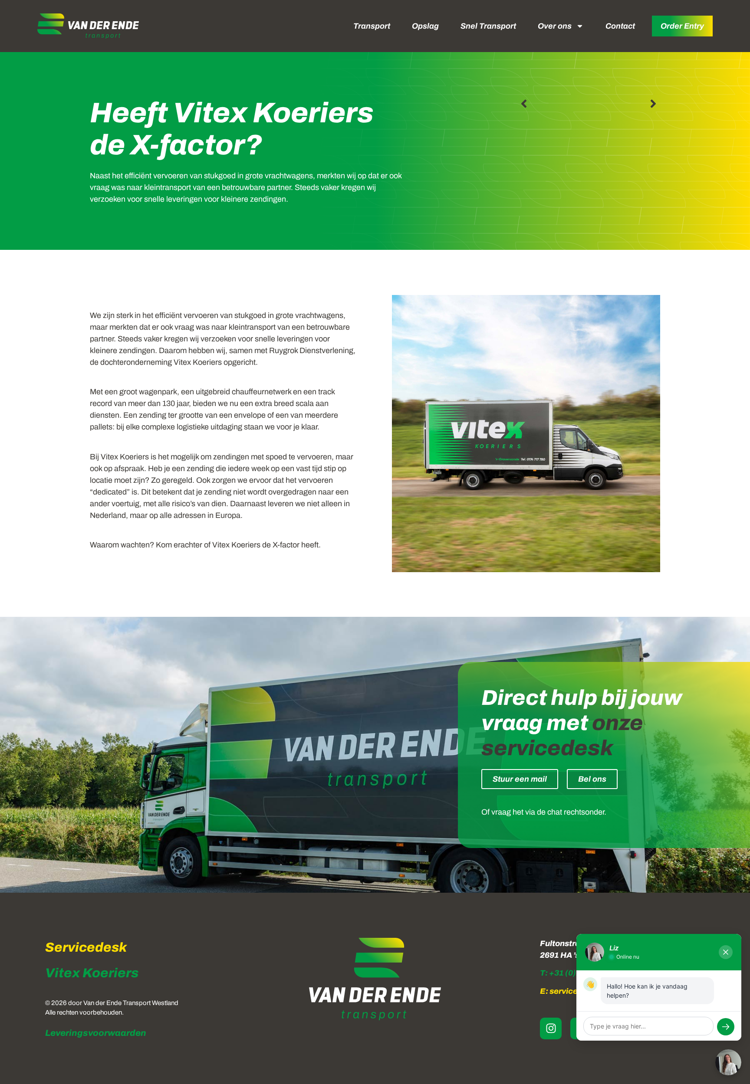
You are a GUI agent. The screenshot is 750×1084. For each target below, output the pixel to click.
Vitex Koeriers (91, 973)
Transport (371, 26)
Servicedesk (86, 947)
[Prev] (553, 103)
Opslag (425, 26)
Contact (620, 26)
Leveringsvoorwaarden (95, 1033)
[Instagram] (551, 1028)
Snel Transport (488, 26)
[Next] (624, 103)
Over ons (555, 26)
